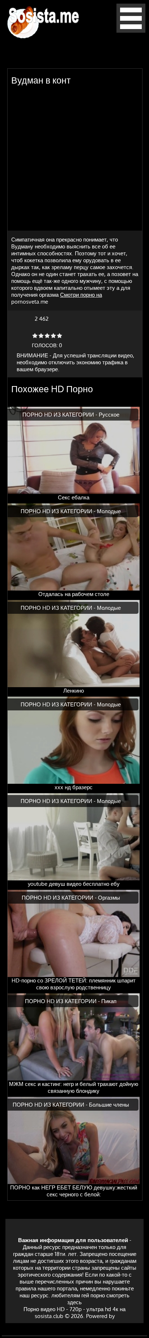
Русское (109, 414)
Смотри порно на (81, 294)
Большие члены (109, 1104)
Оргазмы (109, 897)
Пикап (108, 1001)
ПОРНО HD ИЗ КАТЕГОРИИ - (60, 414)
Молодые (109, 511)
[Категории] (130, 30)
